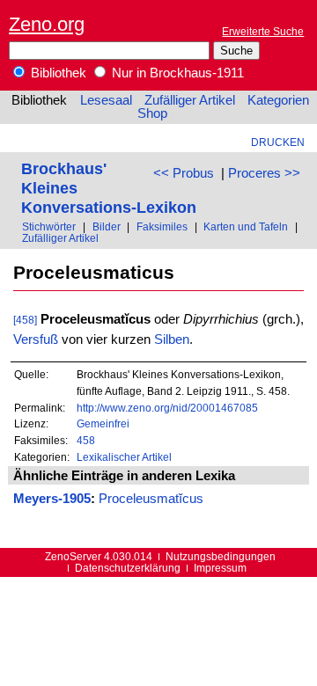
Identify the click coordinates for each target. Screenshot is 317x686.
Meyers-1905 (52, 499)
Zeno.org (47, 24)
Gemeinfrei (103, 423)
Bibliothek (56, 73)
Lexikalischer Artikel (124, 457)
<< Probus (183, 173)
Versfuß (35, 339)
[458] (25, 319)
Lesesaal (106, 100)
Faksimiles (162, 226)
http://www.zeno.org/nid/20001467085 (167, 407)
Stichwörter (49, 226)
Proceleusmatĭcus (151, 499)
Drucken (278, 142)
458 (86, 440)
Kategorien (278, 100)
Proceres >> (264, 173)
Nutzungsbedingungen (221, 556)
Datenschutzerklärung (128, 567)
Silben (171, 339)
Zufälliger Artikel (189, 100)
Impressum (220, 567)
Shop (152, 113)
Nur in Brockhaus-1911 (176, 73)
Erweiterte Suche (263, 31)
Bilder (106, 226)
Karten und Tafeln (245, 226)
